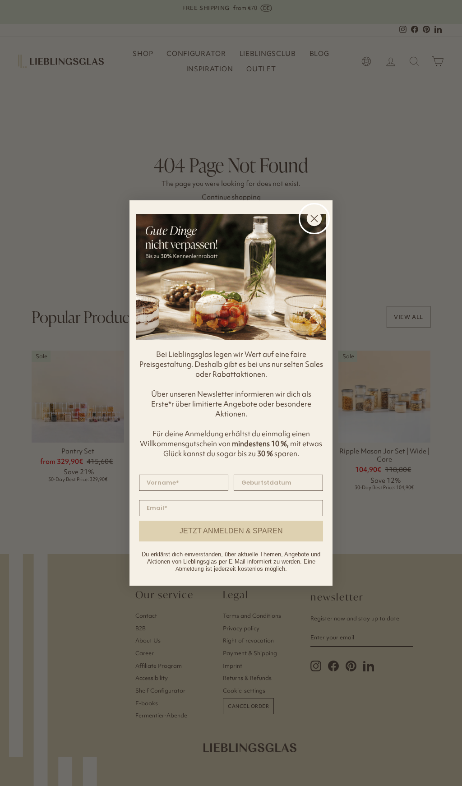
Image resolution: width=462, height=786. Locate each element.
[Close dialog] (314, 218)
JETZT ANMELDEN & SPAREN (231, 531)
